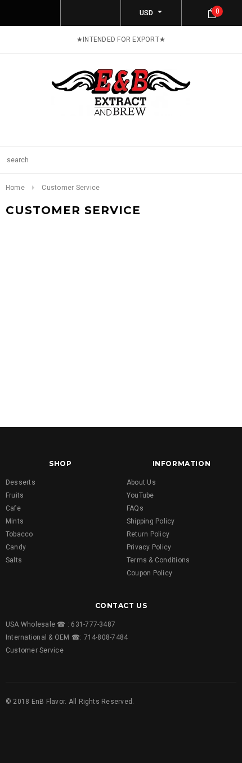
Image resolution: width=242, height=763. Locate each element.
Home (15, 188)
